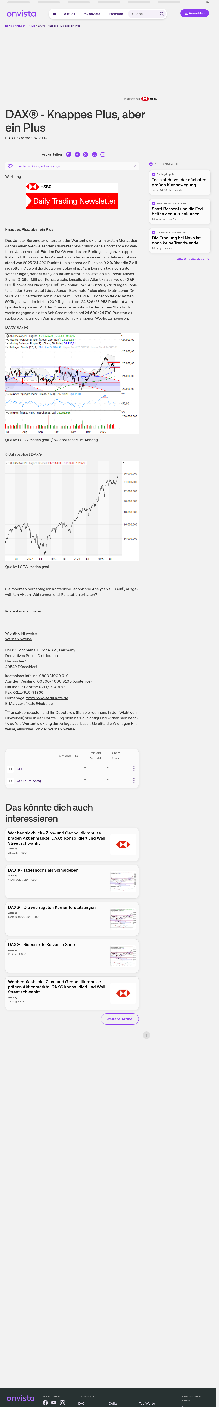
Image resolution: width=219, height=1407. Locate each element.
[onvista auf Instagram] (62, 1403)
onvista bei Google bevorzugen (38, 166)
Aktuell (69, 14)
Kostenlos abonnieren (23, 611)
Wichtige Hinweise (21, 633)
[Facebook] (77, 155)
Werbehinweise (18, 638)
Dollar (113, 1403)
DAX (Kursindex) (28, 781)
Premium (116, 14)
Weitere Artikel (119, 1018)
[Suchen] (161, 14)
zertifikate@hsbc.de (35, 703)
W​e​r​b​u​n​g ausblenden (145, 58)
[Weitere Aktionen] (134, 768)
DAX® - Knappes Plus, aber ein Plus (59, 26)
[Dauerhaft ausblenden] (134, 165)
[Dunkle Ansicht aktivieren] (207, 2)
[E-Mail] (102, 155)
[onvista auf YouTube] (53, 1403)
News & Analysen (15, 26)
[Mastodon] (68, 155)
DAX (19, 769)
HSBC (10, 138)
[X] (94, 155)
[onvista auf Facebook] (45, 1403)
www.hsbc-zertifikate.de (47, 697)
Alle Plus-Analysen (191, 259)
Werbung (13, 176)
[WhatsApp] (85, 155)
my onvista (92, 14)
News (31, 26)
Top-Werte (147, 1403)
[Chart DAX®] (72, 383)
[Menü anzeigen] (54, 14)
